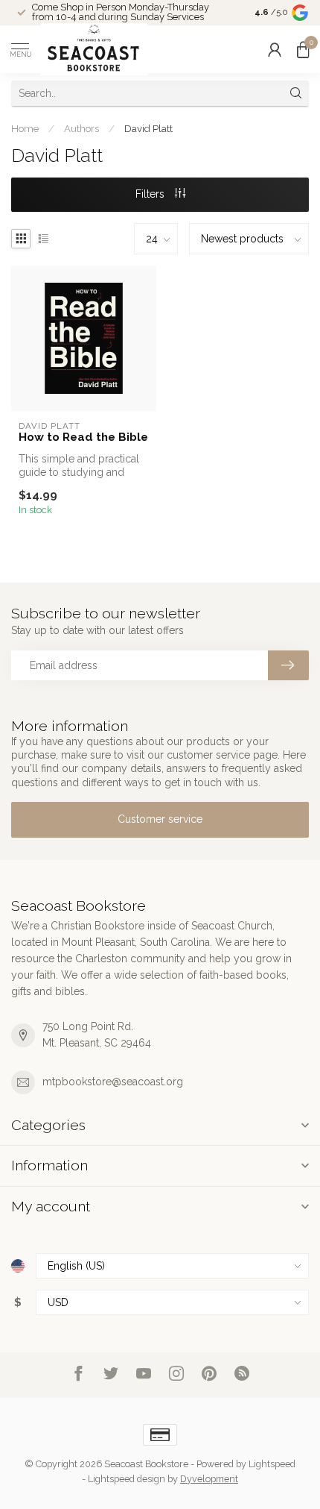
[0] (303, 49)
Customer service (160, 819)
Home (25, 128)
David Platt (148, 128)
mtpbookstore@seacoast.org (112, 1082)
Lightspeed (272, 1463)
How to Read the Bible (83, 437)
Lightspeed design (126, 1478)
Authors (81, 128)
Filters (151, 194)
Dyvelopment (209, 1478)
